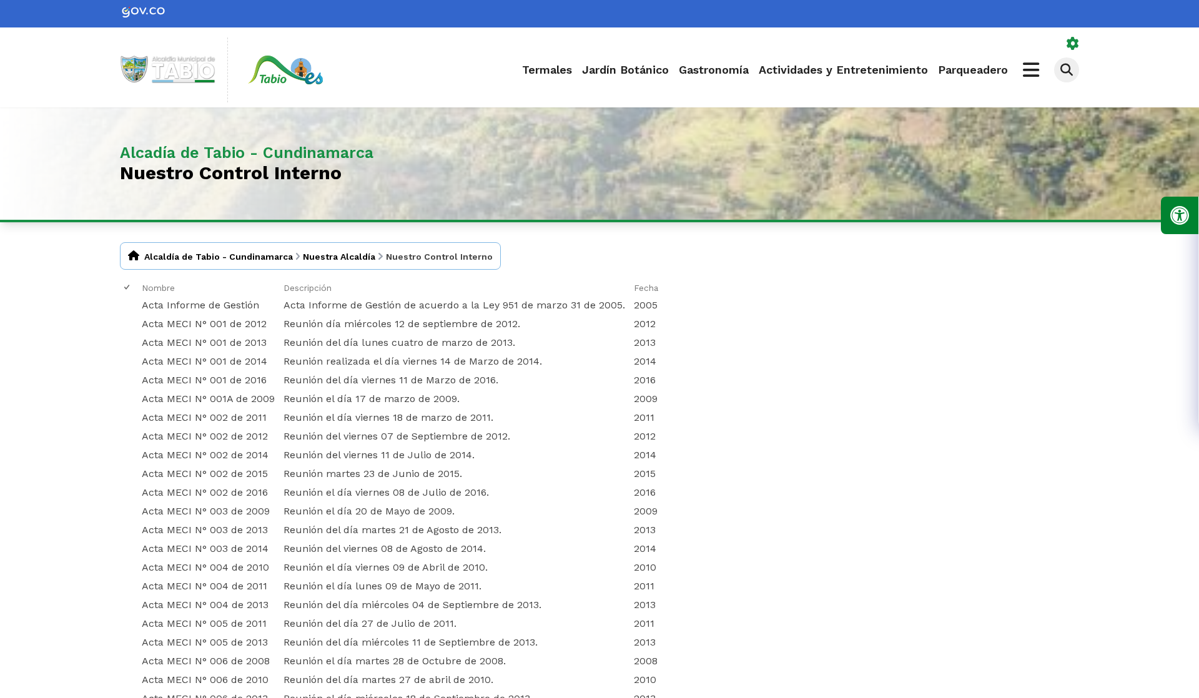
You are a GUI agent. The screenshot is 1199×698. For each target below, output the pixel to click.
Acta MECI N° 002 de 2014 (205, 455)
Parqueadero (973, 69)
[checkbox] (128, 287)
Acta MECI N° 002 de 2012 (205, 436)
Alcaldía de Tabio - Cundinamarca (218, 257)
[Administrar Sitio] (1073, 43)
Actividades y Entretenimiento (843, 69)
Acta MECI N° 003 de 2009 (206, 511)
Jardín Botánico (625, 69)
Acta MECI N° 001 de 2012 (204, 324)
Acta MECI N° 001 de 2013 (204, 342)
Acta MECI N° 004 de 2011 (204, 586)
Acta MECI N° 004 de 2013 (205, 605)
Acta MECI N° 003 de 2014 (205, 548)
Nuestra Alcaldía (339, 257)
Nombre (158, 288)
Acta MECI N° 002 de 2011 (204, 417)
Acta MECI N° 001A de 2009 (208, 399)
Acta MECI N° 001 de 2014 (204, 361)
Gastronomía (714, 69)
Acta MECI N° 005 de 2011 (204, 623)
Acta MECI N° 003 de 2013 (205, 530)
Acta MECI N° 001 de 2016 (204, 380)
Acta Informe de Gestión (200, 305)
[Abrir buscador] (1066, 69)
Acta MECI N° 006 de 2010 (205, 680)
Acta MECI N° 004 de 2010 (205, 567)
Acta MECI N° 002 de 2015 (205, 473)
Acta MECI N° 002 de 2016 (205, 492)
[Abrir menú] (146, 298)
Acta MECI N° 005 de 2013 (205, 642)
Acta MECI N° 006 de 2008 (206, 661)
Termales (547, 69)
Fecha (646, 288)
